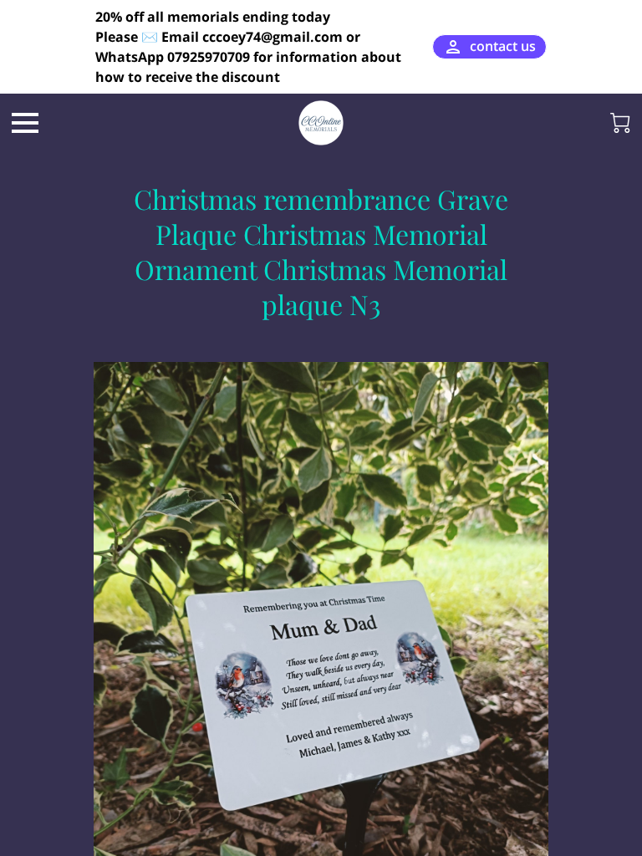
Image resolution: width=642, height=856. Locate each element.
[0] (620, 123)
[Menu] (25, 123)
